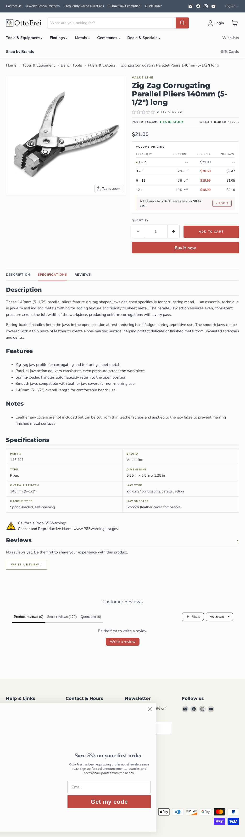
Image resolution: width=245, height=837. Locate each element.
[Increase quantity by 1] (173, 231)
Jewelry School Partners (43, 6)
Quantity (140, 220)
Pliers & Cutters (102, 65)
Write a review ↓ (26, 564)
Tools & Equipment (23, 37)
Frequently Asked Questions (84, 6)
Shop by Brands (20, 51)
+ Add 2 (222, 203)
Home (11, 65)
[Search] (182, 22)
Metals (81, 37)
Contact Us (13, 6)
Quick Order (153, 6)
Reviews (83, 275)
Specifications (52, 275)
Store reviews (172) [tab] (62, 617)
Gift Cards (230, 51)
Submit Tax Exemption (124, 6)
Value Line (142, 77)
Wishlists (230, 37)
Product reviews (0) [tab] (28, 617)
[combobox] (112, 22)
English (230, 6)
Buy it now (185, 248)
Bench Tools (71, 65)
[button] (217, 23)
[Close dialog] (185, 709)
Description (18, 275)
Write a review (122, 641)
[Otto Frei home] (24, 23)
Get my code (144, 801)
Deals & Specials (142, 37)
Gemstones (107, 37)
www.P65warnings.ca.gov (95, 528)
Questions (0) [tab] (91, 617)
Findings (58, 37)
